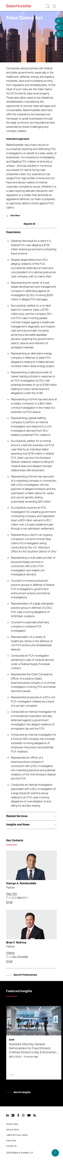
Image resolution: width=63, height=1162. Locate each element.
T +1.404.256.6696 (17, 957)
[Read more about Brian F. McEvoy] (31, 924)
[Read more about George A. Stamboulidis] (31, 865)
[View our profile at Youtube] (29, 1115)
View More (15, 216)
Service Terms (12, 1130)
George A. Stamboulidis (21, 883)
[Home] (57, 20)
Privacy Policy (12, 1124)
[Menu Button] (54, 6)
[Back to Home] (18, 6)
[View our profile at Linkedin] (7, 1115)
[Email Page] (57, 27)
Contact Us (11, 1146)
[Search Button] (48, 6)
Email (9, 902)
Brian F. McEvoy (16, 942)
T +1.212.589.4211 (17, 898)
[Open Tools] (57, 34)
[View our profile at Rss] (34, 1115)
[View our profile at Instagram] (23, 1115)
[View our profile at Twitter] (13, 1115)
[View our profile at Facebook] (18, 1115)
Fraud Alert (11, 1141)
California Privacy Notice (17, 1135)
